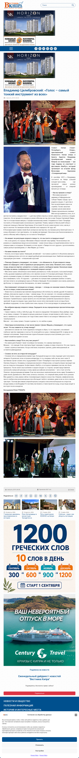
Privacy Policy (34, 755)
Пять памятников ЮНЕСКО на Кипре (47, 515)
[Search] (72, 5)
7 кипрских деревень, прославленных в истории (12, 516)
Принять (39, 739)
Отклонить (39, 745)
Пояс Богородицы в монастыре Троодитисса (29, 516)
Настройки (39, 751)
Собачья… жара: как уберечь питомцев (66, 515)
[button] (76, 715)
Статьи (72, 489)
